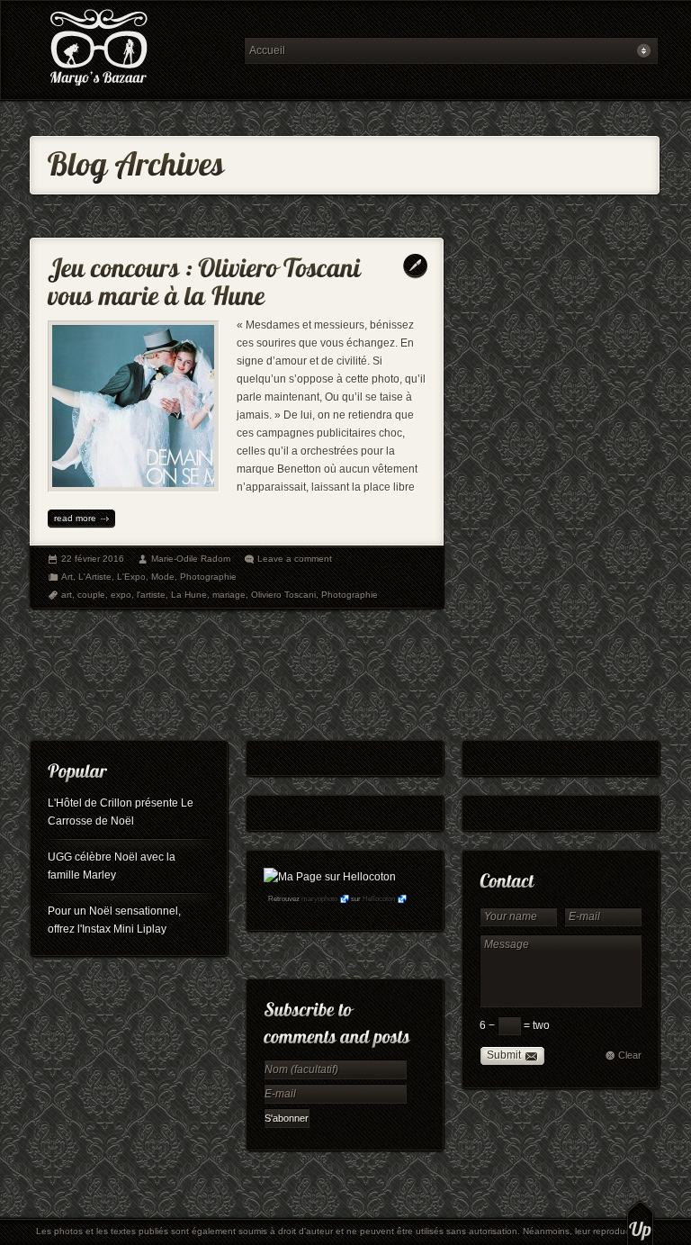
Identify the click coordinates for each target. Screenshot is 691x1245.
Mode (163, 577)
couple (91, 595)
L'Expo (131, 577)
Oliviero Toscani (283, 595)
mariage (229, 595)
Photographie (208, 577)
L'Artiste (95, 577)
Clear (630, 1055)
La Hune (189, 595)
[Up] (640, 1222)
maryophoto (319, 899)
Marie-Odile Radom (190, 559)
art (66, 595)
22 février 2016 (92, 559)
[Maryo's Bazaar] (131, 50)
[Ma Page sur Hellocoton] (330, 877)
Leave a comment (294, 559)
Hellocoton (379, 899)
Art (67, 577)
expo (121, 595)
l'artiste (151, 595)
